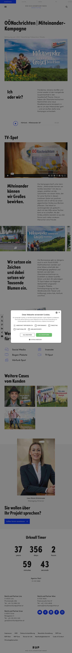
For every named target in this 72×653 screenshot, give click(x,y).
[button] (36, 339)
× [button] (59, 312)
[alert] (36, 326)
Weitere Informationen (48, 321)
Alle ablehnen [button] (27, 334)
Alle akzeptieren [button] (44, 334)
